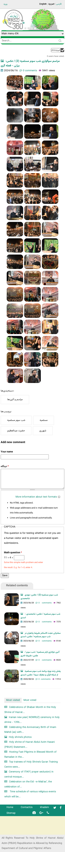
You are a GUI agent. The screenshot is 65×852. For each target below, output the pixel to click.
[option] (43, 19)
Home (9, 807)
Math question (13, 553)
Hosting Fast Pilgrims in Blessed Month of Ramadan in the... (30, 754)
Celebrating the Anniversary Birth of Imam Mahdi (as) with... (30, 729)
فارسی (59, 4)
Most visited (13, 700)
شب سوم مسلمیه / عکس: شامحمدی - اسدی (40, 615)
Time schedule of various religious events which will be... (30, 794)
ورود (5, 4)
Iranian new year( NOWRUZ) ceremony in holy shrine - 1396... (32, 719)
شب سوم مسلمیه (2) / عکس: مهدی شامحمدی (39, 596)
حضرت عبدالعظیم (16, 431)
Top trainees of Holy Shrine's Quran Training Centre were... (31, 764)
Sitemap (11, 813)
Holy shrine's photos (20, 737)
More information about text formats (36, 497)
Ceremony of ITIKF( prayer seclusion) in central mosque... (28, 774)
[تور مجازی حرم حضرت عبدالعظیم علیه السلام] (14, 29)
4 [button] (35, 28)
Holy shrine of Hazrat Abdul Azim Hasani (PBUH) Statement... (29, 744)
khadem (44, 807)
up (57, 50)
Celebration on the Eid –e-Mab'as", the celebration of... (28, 784)
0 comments (30, 71)
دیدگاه (5, 466)
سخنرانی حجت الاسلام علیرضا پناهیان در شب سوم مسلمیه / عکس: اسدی (41, 635)
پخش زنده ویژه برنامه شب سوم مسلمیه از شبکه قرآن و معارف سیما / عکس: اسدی (41, 673)
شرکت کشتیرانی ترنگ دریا (12, 832)
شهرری (42, 431)
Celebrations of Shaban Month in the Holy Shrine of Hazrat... (30, 709)
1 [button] (25, 28)
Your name (7, 452)
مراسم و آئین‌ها (15, 399)
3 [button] (32, 28)
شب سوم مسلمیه (16, 420)
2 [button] (28, 28)
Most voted (29, 700)
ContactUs (26, 807)
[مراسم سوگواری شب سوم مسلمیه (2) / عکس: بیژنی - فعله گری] (15, 82)
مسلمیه (43, 420)
